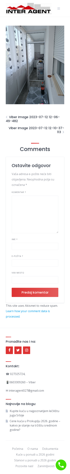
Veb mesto (18, 272)
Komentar (19, 192)
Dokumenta (50, 449)
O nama (32, 449)
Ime (15, 239)
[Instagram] (26, 350)
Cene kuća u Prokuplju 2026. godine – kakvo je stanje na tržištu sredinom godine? (35, 425)
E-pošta (17, 256)
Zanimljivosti (46, 466)
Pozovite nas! (24, 466)
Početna (17, 449)
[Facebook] (9, 350)
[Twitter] (18, 350)
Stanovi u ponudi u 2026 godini (35, 460)
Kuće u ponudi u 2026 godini (35, 454)
